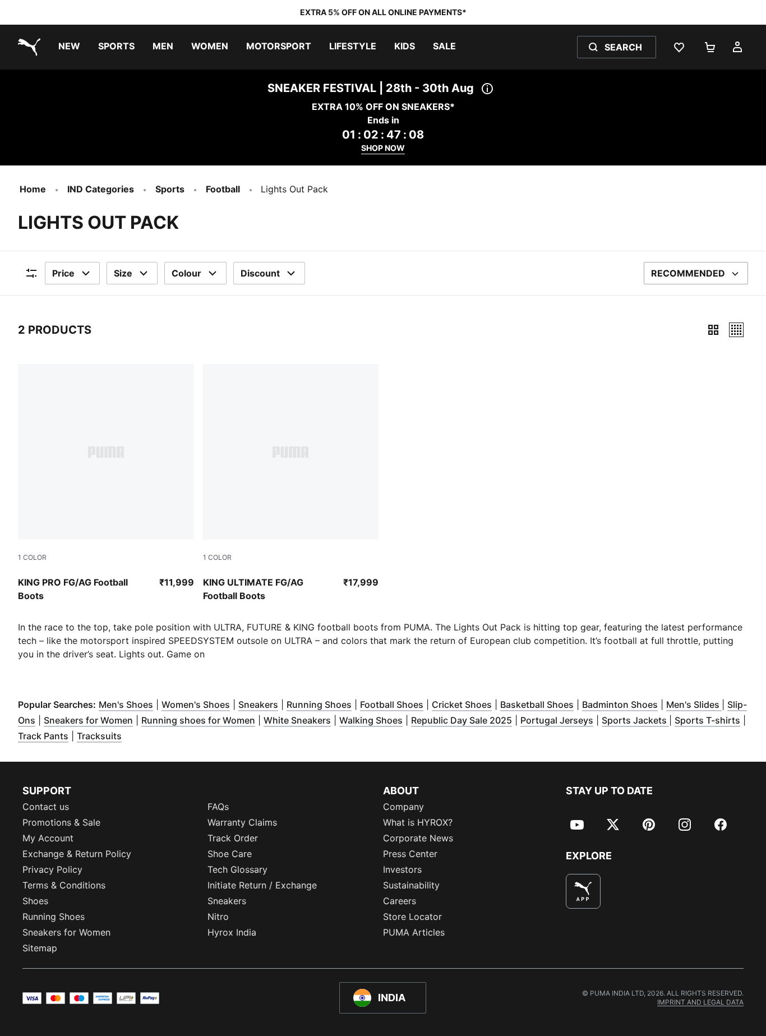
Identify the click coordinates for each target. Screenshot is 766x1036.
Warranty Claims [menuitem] (242, 822)
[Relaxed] (736, 330)
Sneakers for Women (88, 720)
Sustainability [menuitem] (411, 885)
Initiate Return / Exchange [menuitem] (262, 885)
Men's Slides (694, 704)
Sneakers (258, 704)
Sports (169, 189)
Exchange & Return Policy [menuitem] (76, 853)
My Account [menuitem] (47, 838)
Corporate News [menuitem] (418, 838)
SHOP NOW (383, 148)
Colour (186, 273)
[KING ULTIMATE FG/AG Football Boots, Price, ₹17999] (291, 483)
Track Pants (43, 736)
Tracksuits (99, 736)
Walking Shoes (371, 720)
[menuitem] (69, 47)
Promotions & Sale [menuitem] (61, 822)
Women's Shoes (195, 704)
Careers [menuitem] (399, 900)
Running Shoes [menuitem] (53, 916)
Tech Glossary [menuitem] (237, 869)
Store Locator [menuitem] (412, 916)
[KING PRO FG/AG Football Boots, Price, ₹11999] (106, 483)
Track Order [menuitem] (232, 838)
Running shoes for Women (198, 720)
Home (33, 189)
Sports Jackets (635, 720)
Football (223, 189)
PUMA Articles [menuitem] (414, 932)
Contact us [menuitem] (45, 806)
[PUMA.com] (27, 47)
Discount (260, 273)
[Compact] (713, 330)
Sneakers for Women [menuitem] (66, 932)
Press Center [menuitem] (410, 853)
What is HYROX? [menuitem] (418, 822)
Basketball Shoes (537, 704)
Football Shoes (391, 704)
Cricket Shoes (462, 704)
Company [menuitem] (403, 806)
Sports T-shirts (707, 720)
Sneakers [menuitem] (226, 900)
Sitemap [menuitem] (39, 948)
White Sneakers (297, 720)
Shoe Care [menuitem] (229, 853)
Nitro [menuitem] (218, 916)
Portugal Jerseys (556, 720)
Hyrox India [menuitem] (231, 932)
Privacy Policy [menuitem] (52, 869)
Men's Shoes (126, 704)
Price (63, 273)
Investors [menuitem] (402, 869)
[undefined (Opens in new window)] (583, 891)
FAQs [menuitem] (218, 806)
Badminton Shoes (620, 704)
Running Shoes (319, 704)
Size (123, 273)
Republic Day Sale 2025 (461, 720)
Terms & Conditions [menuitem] (63, 885)
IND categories (100, 189)
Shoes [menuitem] (35, 900)
